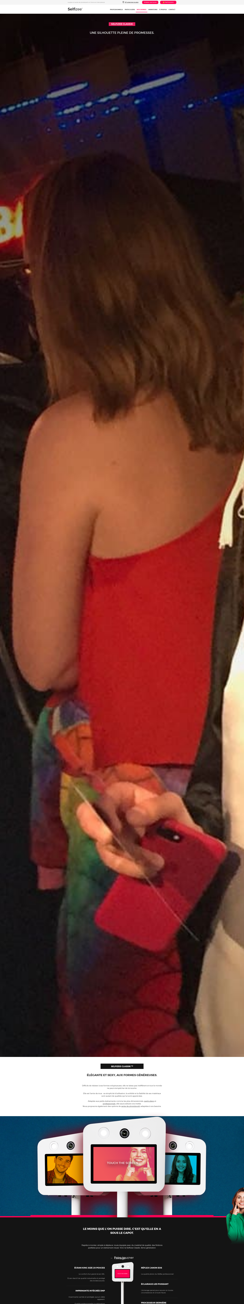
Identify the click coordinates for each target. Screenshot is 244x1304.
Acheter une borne (150, 2)
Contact (172, 9)
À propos (163, 9)
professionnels (109, 1104)
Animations (152, 9)
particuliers (149, 1101)
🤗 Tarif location (168, 2)
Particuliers (130, 9)
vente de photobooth (130, 1106)
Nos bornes (141, 9)
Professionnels (116, 9)
